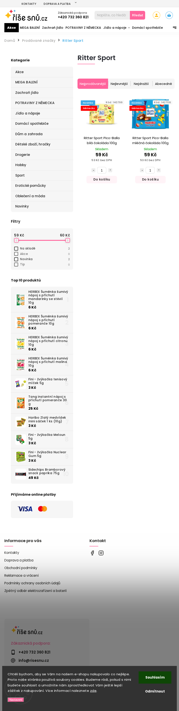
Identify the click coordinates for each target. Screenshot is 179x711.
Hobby (20, 165)
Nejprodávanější (93, 83)
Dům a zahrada (29, 134)
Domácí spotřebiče (31, 123)
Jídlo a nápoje (27, 113)
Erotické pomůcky (30, 185)
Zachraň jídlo (26, 92)
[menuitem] (11, 27)
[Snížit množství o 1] (93, 170)
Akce (19, 72)
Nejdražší (141, 83)
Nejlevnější (119, 83)
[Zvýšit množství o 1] (110, 170)
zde (93, 690)
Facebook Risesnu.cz (92, 553)
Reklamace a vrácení (21, 575)
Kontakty (29, 4)
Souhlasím (155, 677)
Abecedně (163, 83)
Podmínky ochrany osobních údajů (32, 583)
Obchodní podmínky (20, 568)
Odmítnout (155, 691)
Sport (20, 175)
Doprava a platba (57, 4)
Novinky (22, 206)
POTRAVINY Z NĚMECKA (35, 103)
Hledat (137, 15)
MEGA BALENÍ (26, 82)
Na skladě (45, 248)
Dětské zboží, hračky (32, 144)
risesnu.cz (101, 553)
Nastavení (15, 699)
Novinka (45, 259)
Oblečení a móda (30, 196)
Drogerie (22, 154)
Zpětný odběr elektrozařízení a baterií (35, 590)
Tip (45, 264)
